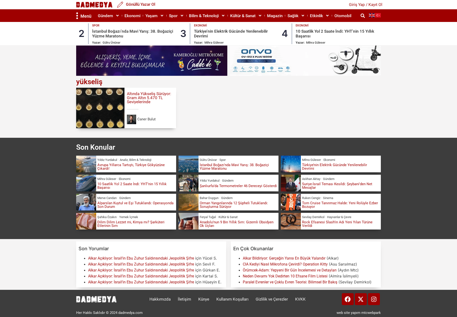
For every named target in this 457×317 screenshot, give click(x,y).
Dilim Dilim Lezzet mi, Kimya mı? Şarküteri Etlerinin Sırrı (130, 224)
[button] (363, 16)
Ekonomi (132, 15)
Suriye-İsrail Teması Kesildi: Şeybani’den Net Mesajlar (337, 186)
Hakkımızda (160, 299)
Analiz (124, 160)
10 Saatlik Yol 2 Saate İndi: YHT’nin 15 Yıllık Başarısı (132, 186)
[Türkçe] (378, 15)
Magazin (275, 15)
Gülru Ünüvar (111, 42)
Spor (173, 15)
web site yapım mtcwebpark (359, 313)
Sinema (328, 198)
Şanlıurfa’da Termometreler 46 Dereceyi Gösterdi (238, 186)
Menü (85, 16)
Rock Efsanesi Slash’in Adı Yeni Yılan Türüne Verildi (337, 224)
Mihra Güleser (214, 42)
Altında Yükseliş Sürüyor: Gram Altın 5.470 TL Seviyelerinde (149, 97)
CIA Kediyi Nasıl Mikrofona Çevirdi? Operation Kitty (285, 264)
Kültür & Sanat (243, 15)
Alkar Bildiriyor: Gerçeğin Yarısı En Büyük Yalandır (284, 258)
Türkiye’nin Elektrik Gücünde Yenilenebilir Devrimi (334, 167)
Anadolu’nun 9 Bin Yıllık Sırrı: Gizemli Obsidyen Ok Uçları (236, 224)
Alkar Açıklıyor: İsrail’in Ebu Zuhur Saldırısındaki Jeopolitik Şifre (141, 258)
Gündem (105, 15)
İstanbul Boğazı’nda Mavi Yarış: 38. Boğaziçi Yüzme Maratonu (234, 167)
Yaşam (151, 15)
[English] (372, 15)
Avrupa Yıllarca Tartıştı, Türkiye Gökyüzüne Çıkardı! (131, 167)
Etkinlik (316, 15)
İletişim (184, 299)
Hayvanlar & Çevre (339, 217)
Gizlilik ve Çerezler (272, 299)
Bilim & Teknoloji (204, 15)
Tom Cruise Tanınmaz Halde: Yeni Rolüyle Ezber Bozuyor (340, 205)
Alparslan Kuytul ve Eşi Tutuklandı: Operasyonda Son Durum (135, 205)
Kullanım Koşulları (232, 299)
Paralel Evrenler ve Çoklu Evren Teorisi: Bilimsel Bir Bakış (290, 282)
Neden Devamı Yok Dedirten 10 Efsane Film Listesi (285, 276)
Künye (203, 299)
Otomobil (342, 15)
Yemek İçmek (128, 217)
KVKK (300, 299)
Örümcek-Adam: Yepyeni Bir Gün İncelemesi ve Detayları (290, 270)
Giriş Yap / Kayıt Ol (365, 4)
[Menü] (77, 15)
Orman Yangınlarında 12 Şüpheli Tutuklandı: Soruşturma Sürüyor (234, 205)
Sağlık (293, 15)
